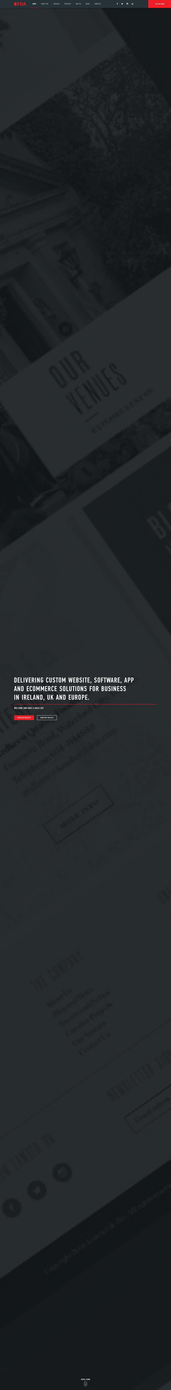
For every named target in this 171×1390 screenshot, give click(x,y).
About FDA (44, 4)
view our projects (24, 718)
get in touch (160, 4)
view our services (47, 718)
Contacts (98, 4)
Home (34, 4)
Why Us (78, 4)
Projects (68, 4)
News (88, 4)
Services (56, 4)
